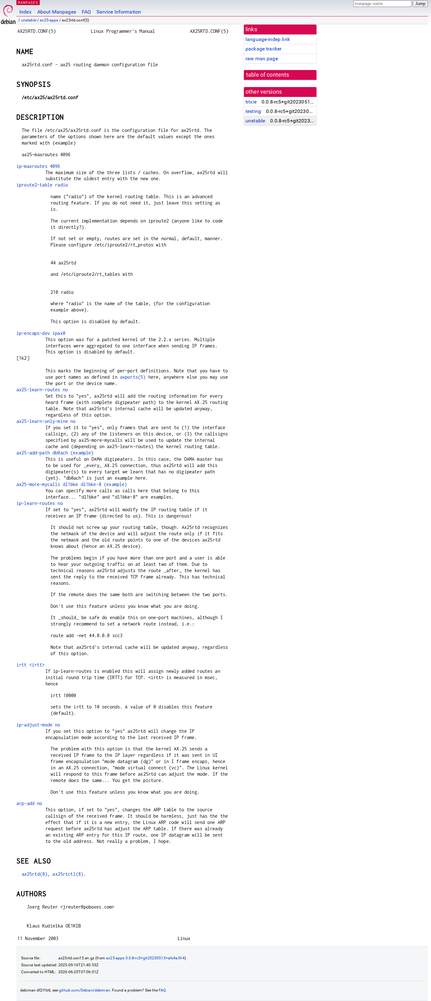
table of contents (267, 75)
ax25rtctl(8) (67, 874)
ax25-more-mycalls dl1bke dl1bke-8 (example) (71, 484)
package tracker (263, 49)
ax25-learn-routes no (42, 389)
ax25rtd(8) (35, 874)
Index (25, 12)
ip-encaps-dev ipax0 (40, 333)
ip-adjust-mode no (38, 724)
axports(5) (133, 377)
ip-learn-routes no (39, 503)
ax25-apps (49, 20)
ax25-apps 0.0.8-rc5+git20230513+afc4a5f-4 (145, 958)
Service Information (119, 12)
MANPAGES (28, 2)
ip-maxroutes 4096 (38, 166)
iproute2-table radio (42, 184)
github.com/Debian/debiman (84, 990)
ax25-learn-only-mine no (45, 421)
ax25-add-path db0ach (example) (55, 452)
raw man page (261, 59)
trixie (251, 102)
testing (253, 111)
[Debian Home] (8, 13)
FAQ (86, 12)
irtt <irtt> (30, 664)
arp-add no (29, 803)
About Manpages (56, 12)
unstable (28, 20)
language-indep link (267, 39)
